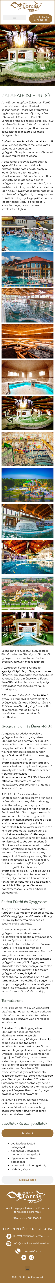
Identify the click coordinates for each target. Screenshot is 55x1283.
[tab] (27, 1133)
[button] (14, 17)
